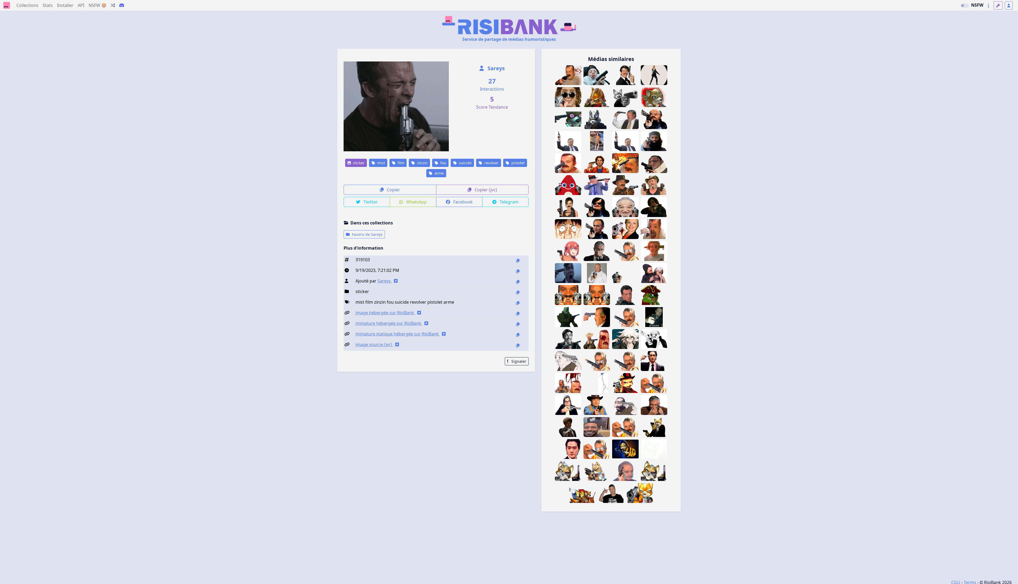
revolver (491, 162)
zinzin (422, 162)
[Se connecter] (1009, 5)
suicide (465, 162)
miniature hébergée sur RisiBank (389, 323)
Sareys (495, 68)
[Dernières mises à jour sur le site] (988, 5)
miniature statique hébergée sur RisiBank (398, 334)
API (81, 5)
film (400, 162)
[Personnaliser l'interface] (998, 5)
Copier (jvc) (485, 190)
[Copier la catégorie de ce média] (518, 292)
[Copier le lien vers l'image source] (518, 345)
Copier (393, 190)
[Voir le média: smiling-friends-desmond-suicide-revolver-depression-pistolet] (568, 361)
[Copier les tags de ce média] (518, 303)
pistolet (517, 162)
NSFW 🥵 (98, 5)
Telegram (509, 202)
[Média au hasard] (113, 5)
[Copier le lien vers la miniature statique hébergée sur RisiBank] (518, 335)
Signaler (518, 361)
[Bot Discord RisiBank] (121, 5)
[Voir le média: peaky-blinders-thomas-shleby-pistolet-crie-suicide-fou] (568, 273)
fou (442, 162)
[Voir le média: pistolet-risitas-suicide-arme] (568, 163)
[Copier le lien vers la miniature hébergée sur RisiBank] (518, 324)
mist (380, 162)
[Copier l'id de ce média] (518, 260)
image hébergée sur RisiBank (385, 313)
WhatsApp (416, 202)
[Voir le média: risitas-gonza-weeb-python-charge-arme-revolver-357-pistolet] (568, 405)
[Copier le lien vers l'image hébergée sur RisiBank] (518, 313)
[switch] (964, 5)
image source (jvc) (374, 344)
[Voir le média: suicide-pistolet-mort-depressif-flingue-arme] (625, 119)
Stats (48, 5)
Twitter (370, 202)
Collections (27, 5)
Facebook (462, 202)
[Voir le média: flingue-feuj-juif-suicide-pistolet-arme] (625, 405)
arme (438, 173)
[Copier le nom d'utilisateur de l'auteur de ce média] (518, 282)
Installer (65, 5)
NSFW (977, 5)
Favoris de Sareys (367, 234)
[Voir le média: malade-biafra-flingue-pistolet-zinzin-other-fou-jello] (611, 493)
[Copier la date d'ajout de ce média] (518, 271)
